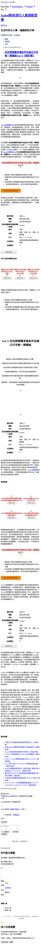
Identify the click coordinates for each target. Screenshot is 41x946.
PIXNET (9, 916)
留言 (16, 809)
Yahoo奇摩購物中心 (7, 125)
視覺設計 (16, 815)
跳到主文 (4, 25)
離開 (11, 942)
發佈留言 (4, 834)
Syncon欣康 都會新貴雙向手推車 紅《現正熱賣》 (22, 752)
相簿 (6, 39)
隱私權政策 (35, 916)
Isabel (2, 798)
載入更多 (4, 822)
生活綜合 (17, 35)
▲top (2, 818)
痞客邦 (12, 809)
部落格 (7, 41)
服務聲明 (21, 918)
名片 (6, 44)
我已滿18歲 (5, 942)
